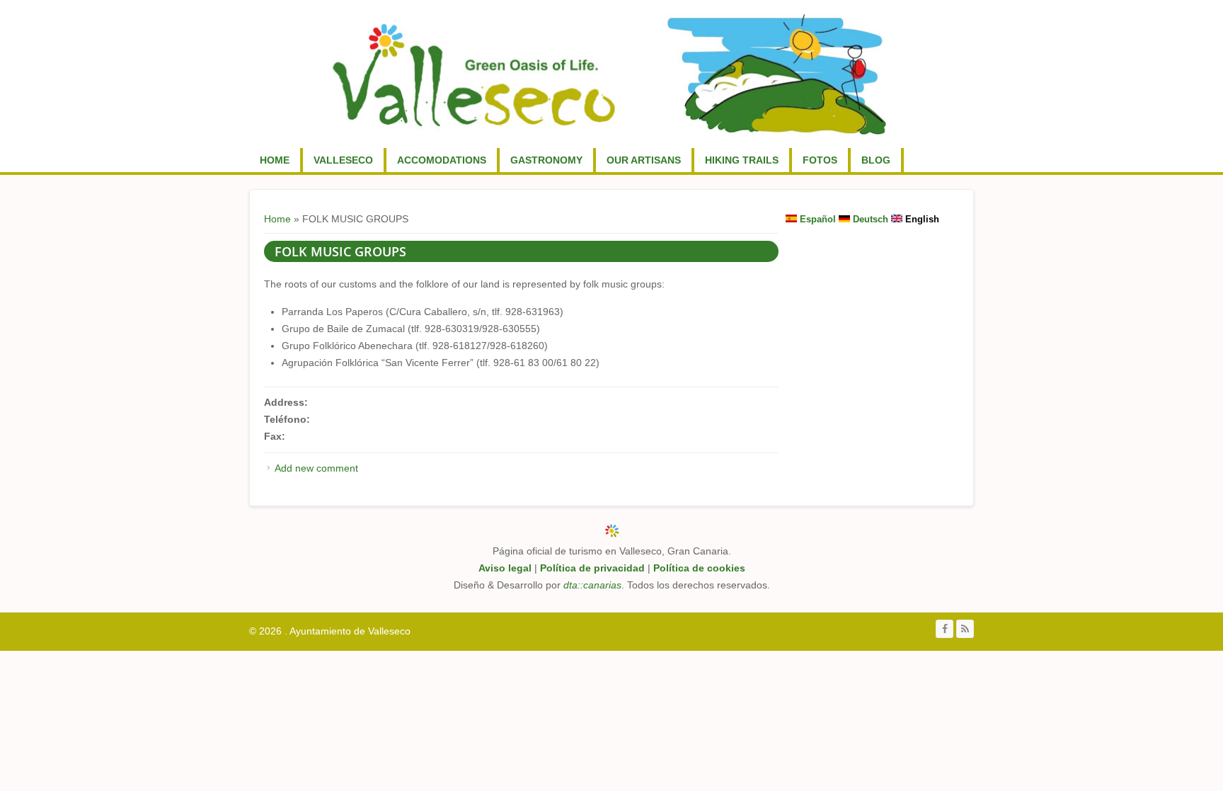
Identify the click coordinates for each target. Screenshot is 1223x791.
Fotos (820, 160)
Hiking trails (742, 160)
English (920, 219)
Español (816, 219)
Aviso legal (505, 568)
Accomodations (441, 160)
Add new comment (316, 468)
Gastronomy (546, 160)
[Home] (609, 74)
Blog (875, 160)
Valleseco (343, 160)
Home (274, 160)
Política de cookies (699, 568)
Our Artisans (644, 160)
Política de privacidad (592, 568)
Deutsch (869, 219)
